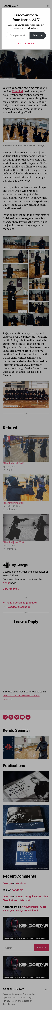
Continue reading (26, 43)
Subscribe (38, 35)
